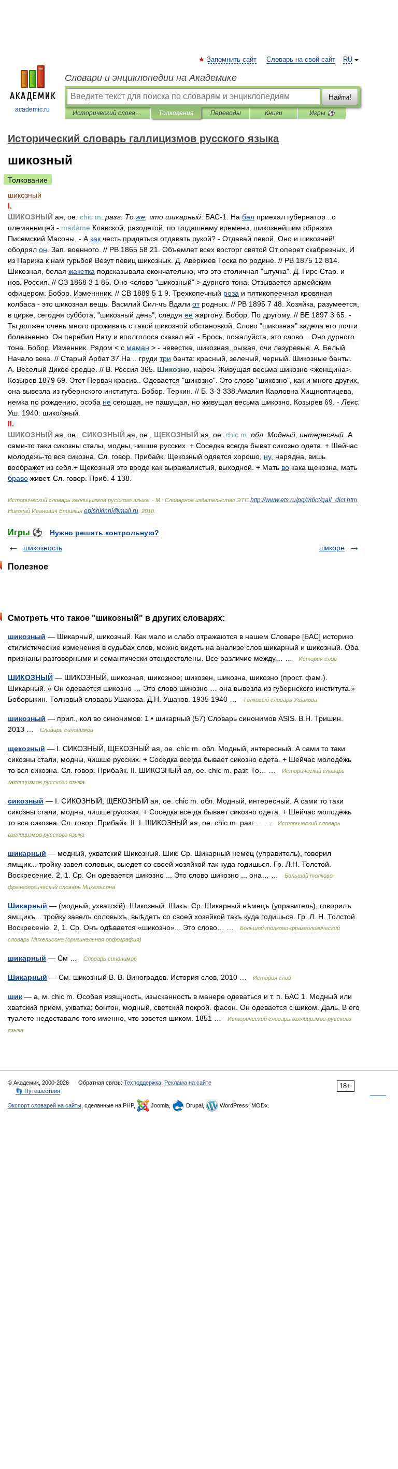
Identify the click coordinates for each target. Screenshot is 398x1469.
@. (111, 511)
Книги (273, 113)
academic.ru (32, 109)
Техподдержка (142, 1082)
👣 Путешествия (38, 1091)
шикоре (332, 548)
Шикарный (27, 906)
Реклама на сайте (187, 1082)
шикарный (27, 853)
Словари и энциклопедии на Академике (151, 78)
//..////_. (303, 500)
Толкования (176, 113)
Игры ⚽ (322, 113)
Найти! (340, 97)
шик (15, 996)
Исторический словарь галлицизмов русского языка (108, 113)
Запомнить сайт (232, 59)
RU (347, 59)
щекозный (26, 748)
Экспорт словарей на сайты (44, 1105)
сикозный (26, 801)
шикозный (27, 636)
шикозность (42, 548)
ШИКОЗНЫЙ (30, 677)
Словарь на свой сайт (300, 59)
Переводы (225, 113)
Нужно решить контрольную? (104, 533)
